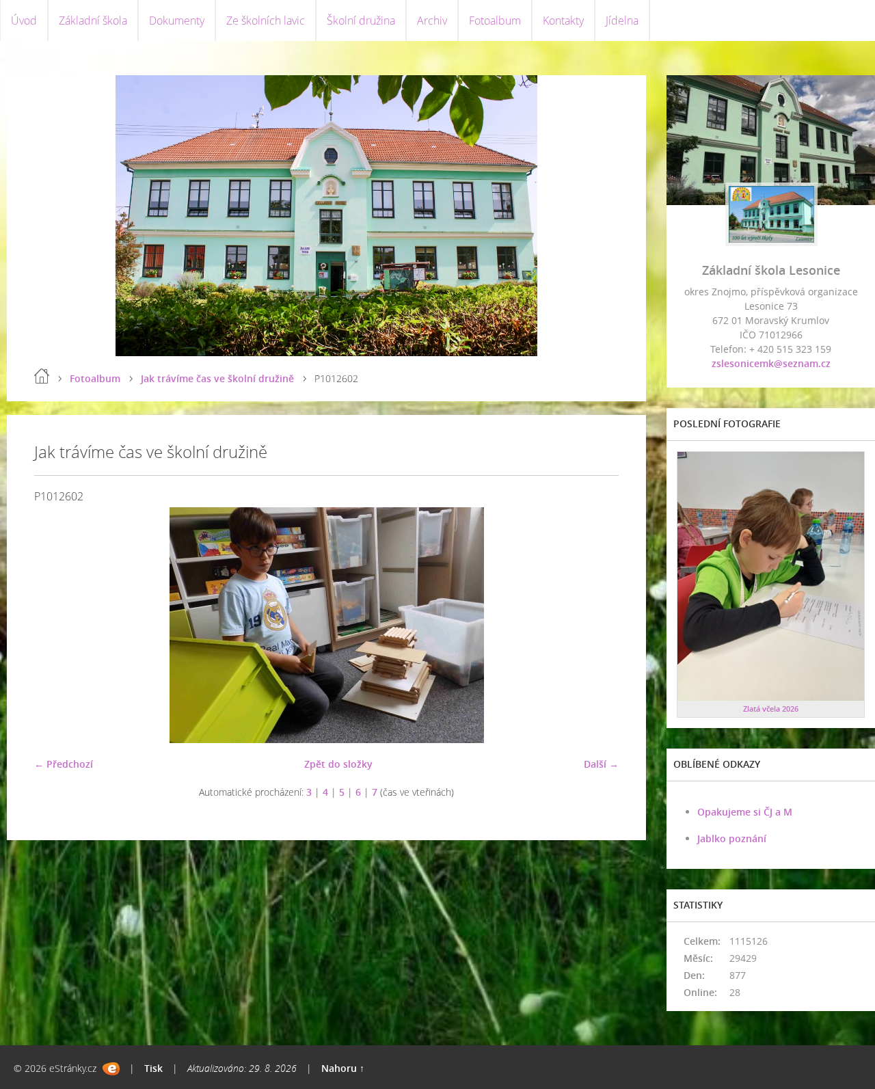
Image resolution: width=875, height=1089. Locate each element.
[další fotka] (596, 625)
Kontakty (563, 20)
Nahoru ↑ (342, 1068)
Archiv (432, 20)
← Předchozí (63, 763)
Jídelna (622, 20)
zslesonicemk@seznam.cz (771, 363)
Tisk (153, 1068)
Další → (601, 763)
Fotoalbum (495, 20)
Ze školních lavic (265, 20)
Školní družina (361, 20)
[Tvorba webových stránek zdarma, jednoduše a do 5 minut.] (111, 1068)
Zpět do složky (338, 763)
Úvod (24, 20)
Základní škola (93, 20)
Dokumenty (176, 20)
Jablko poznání (731, 838)
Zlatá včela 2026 (770, 708)
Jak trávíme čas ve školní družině (217, 378)
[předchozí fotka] (56, 625)
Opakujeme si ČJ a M (744, 811)
